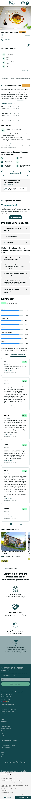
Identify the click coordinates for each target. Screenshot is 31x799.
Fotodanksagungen (5, 756)
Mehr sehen (24, 70)
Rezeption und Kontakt (11, 236)
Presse (2, 735)
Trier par (7, 354)
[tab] (13, 28)
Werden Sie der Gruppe (5, 726)
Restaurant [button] (5, 78)
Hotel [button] (12, 78)
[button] (2, 3)
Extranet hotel (4, 724)
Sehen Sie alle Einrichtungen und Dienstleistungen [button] (15, 172)
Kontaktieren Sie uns (5, 713)
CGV (2, 750)
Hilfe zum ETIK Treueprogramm (7, 711)
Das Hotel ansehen (15, 217)
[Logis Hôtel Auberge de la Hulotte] (13, 541)
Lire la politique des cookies (7, 792)
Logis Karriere (4, 733)
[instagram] (21, 762)
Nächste (20, 524)
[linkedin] (25, 762)
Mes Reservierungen (5, 707)
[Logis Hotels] (12, 3)
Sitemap (3, 754)
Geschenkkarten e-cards (6, 728)
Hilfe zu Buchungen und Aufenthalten (8, 709)
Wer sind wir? (4, 721)
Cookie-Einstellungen (5, 747)
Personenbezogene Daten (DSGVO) (8, 745)
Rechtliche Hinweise (5, 743)
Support (2, 752)
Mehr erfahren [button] (20, 100)
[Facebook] (17, 762)
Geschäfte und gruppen (6, 730)
